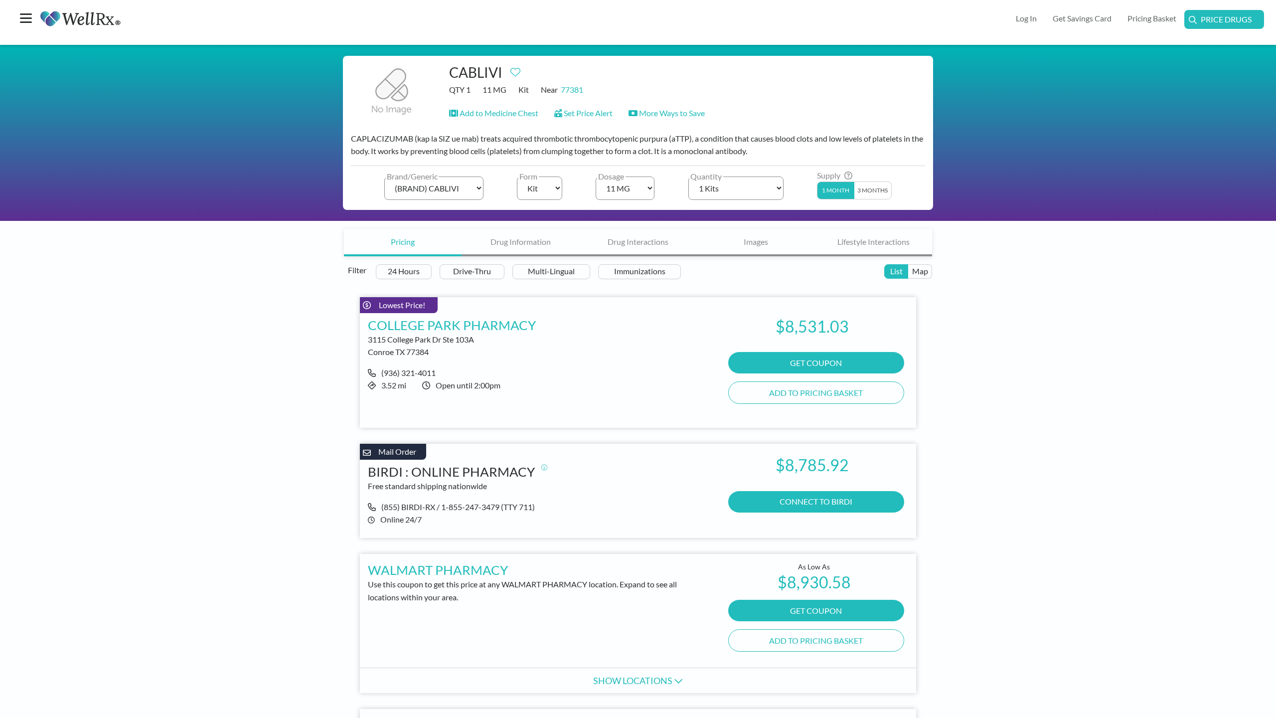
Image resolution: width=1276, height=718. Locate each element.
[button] (493, 113)
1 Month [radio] (835, 190)
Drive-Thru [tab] (472, 271)
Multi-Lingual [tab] (551, 271)
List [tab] (896, 271)
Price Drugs (1226, 19)
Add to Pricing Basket (816, 392)
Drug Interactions (638, 241)
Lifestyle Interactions (873, 241)
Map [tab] (920, 271)
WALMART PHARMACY (438, 570)
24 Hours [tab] (404, 271)
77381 (572, 89)
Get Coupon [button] (816, 362)
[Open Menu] (26, 19)
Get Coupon (816, 610)
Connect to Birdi (816, 501)
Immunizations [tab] (639, 271)
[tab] (403, 242)
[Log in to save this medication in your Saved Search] (515, 70)
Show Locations (633, 680)
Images (756, 241)
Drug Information (520, 241)
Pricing (403, 241)
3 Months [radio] (872, 190)
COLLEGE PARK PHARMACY (452, 325)
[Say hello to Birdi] (544, 467)
